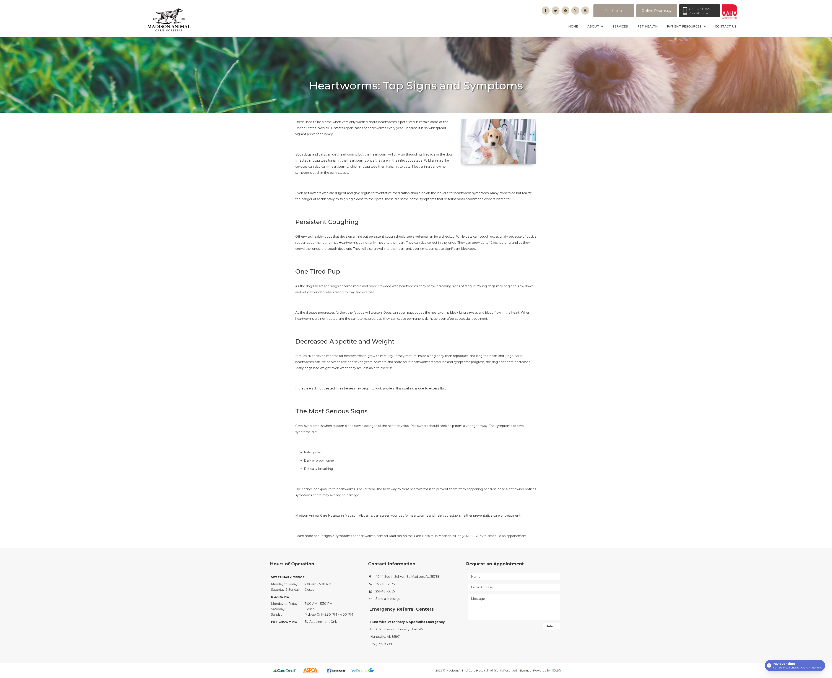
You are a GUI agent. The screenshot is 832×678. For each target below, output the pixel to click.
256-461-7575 (385, 584)
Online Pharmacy (657, 11)
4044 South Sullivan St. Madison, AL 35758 (407, 577)
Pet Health (648, 26)
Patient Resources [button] (684, 26)
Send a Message (388, 599)
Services (620, 26)
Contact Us (726, 26)
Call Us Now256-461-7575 (699, 11)
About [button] (593, 26)
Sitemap (525, 670)
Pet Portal (614, 11)
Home (573, 26)
